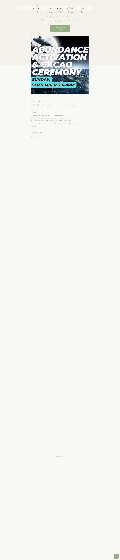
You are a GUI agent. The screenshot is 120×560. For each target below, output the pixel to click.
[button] (37, 8)
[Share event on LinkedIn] (38, 136)
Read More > (34, 126)
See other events (60, 29)
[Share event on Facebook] (31, 136)
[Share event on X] (34, 136)
